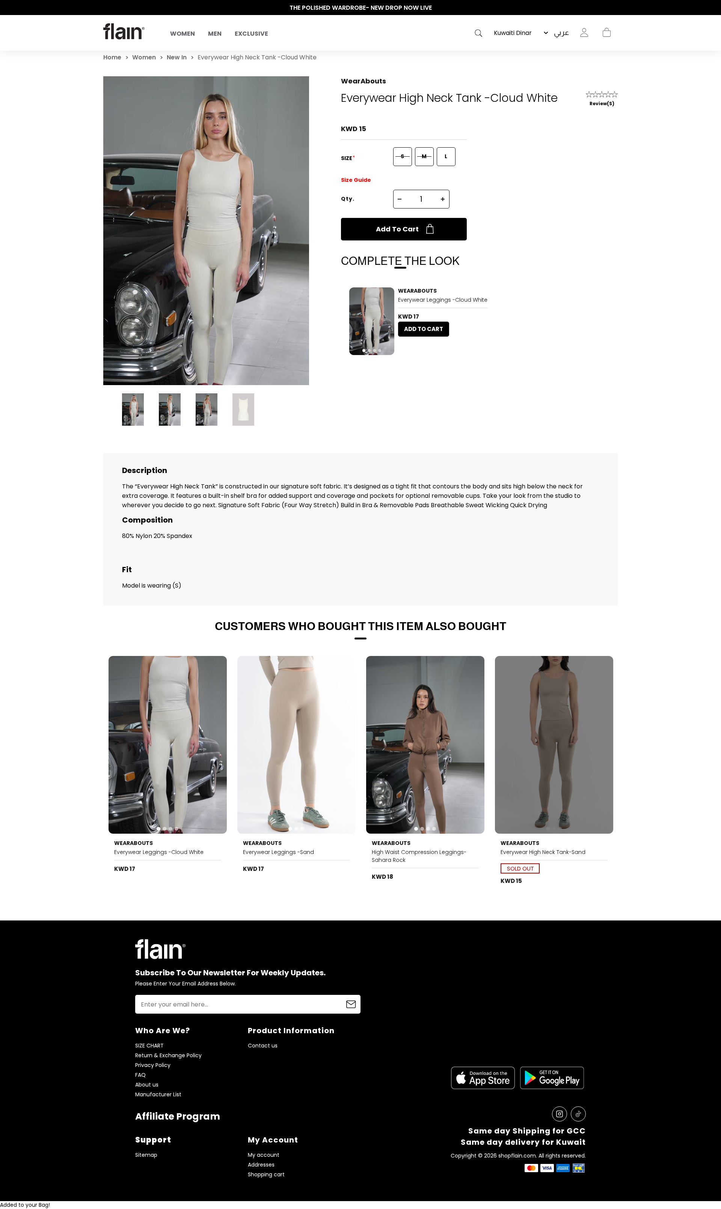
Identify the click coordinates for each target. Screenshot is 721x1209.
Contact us (263, 1045)
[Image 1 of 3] (296, 745)
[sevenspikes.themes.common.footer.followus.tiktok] (578, 1113)
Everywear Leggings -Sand (278, 852)
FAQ (140, 1075)
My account (263, 1155)
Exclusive (251, 33)
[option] (360, 8)
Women (182, 33)
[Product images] (371, 321)
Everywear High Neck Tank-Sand (543, 852)
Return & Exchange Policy (168, 1055)
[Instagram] (559, 1113)
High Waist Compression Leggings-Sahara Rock (419, 856)
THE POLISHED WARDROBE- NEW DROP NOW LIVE (361, 7)
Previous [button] (107, 8)
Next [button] (614, 8)
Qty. (347, 199)
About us (146, 1084)
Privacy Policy (152, 1065)
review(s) (602, 103)
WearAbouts (363, 81)
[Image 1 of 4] (371, 321)
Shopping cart (606, 32)
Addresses (261, 1164)
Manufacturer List (158, 1094)
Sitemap (146, 1155)
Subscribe (351, 1004)
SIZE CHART (149, 1045)
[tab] (363, 350)
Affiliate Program (177, 1116)
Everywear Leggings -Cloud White (442, 300)
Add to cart (397, 229)
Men (215, 33)
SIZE (347, 158)
